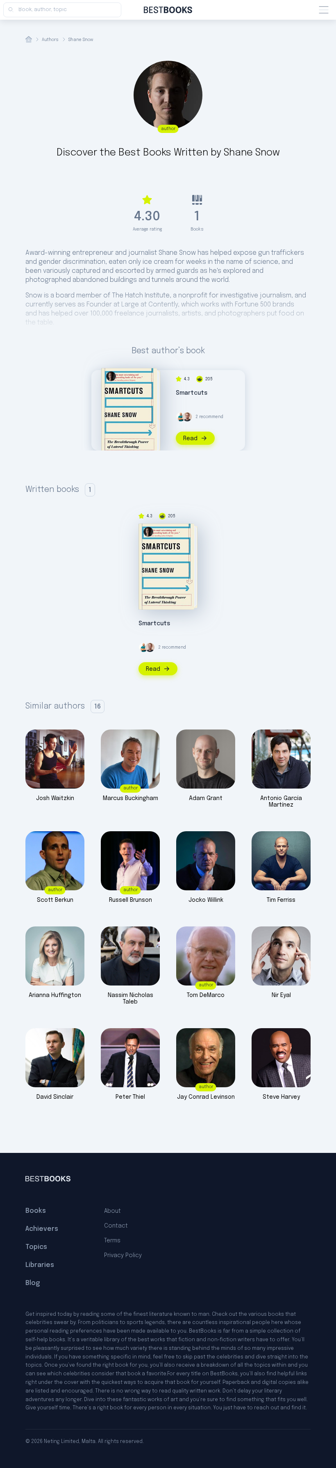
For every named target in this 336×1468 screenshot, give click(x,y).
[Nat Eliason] (187, 417)
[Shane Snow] (111, 376)
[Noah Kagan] (181, 417)
